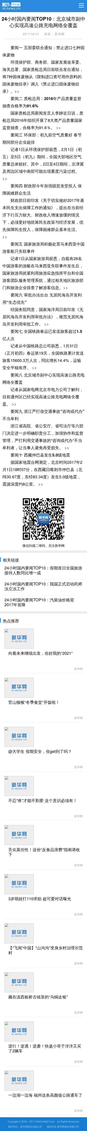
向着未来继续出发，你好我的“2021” (40, 653)
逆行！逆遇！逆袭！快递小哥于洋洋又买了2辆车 (44, 1049)
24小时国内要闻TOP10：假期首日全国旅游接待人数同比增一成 (43, 570)
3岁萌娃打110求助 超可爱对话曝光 (39, 898)
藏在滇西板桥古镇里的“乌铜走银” (38, 997)
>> (17, 91)
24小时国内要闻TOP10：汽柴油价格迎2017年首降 (39, 602)
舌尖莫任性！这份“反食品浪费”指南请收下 (44, 852)
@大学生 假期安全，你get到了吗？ (40, 751)
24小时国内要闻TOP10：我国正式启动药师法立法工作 (43, 586)
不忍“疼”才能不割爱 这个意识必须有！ (42, 800)
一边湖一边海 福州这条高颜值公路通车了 (45, 1095)
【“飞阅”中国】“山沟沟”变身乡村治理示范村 (45, 950)
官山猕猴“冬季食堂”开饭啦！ (34, 702)
